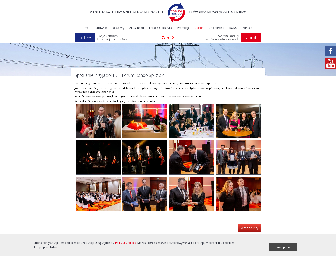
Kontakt (247, 28)
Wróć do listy (249, 228)
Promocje (183, 28)
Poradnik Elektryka (160, 28)
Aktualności (137, 28)
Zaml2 (168, 38)
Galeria (199, 28)
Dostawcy (118, 28)
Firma (85, 28)
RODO (233, 28)
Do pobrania (216, 28)
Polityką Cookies (125, 243)
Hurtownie (100, 28)
